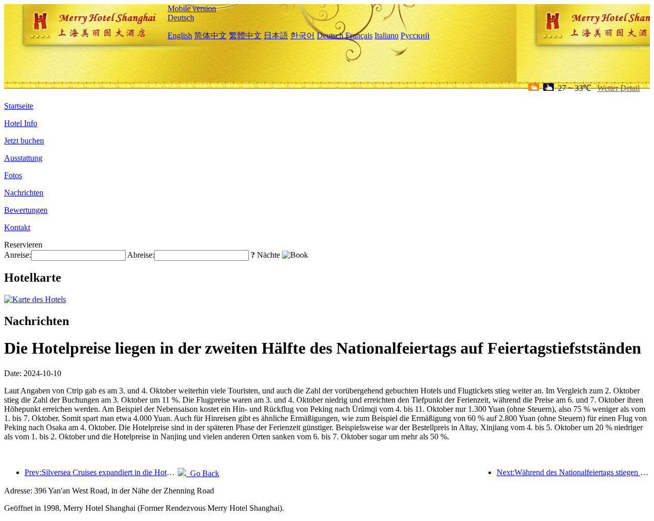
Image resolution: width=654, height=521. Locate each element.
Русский (415, 35)
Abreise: (140, 255)
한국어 (302, 35)
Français (358, 35)
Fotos (13, 175)
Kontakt (17, 227)
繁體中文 (245, 35)
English (180, 35)
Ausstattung (23, 158)
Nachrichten (23, 192)
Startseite (18, 106)
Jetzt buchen (24, 140)
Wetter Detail (618, 88)
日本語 (276, 35)
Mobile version (192, 8)
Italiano (387, 35)
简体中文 (210, 35)
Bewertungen (26, 210)
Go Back (202, 473)
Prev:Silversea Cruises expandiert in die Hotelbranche (101, 472)
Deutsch (181, 17)
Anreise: (17, 255)
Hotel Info (20, 123)
